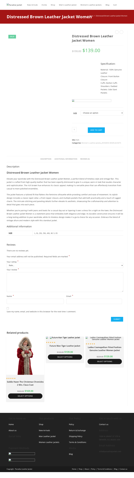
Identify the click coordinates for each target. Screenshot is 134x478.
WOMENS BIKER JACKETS (111, 143)
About (87, 469)
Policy (71, 424)
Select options (25, 396)
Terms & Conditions (77, 442)
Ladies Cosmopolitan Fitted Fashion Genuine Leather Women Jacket (104, 349)
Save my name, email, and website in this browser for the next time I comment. (41, 311)
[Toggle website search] (126, 5)
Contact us (103, 424)
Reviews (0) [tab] (85, 159)
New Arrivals (44, 430)
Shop (41, 424)
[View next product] (121, 32)
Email (69, 296)
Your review (13, 269)
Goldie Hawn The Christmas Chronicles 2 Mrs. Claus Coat (25, 383)
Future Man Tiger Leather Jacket (65, 345)
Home (11, 424)
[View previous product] (117, 32)
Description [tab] (45, 159)
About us (12, 430)
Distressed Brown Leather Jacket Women (111, 16)
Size (75, 113)
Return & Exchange (77, 430)
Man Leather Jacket (47, 436)
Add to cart (96, 130)
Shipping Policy (75, 436)
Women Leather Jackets (49, 442)
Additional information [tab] (65, 159)
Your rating (12, 262)
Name (10, 296)
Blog (71, 454)
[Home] (86, 16)
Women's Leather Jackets (91, 143)
